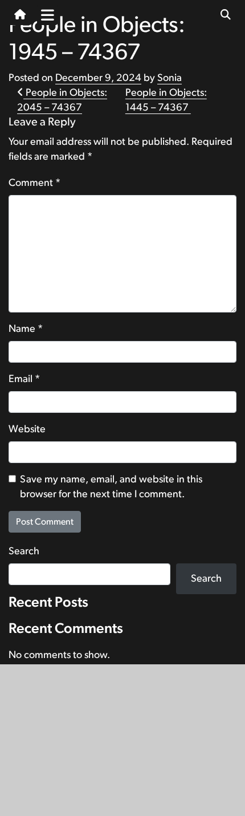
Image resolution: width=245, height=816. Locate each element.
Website (27, 429)
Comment (34, 183)
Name (26, 329)
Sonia (169, 78)
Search (24, 551)
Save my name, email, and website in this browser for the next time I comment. (111, 487)
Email (24, 379)
